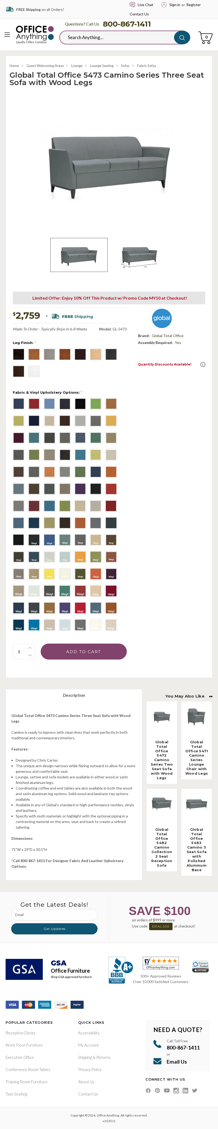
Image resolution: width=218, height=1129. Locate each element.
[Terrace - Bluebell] (49, 506)
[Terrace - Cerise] (34, 506)
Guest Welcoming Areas (45, 66)
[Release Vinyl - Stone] (49, 557)
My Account (88, 1045)
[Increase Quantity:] (30, 648)
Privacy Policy (90, 1069)
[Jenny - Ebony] (80, 404)
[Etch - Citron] (96, 455)
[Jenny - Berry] (34, 404)
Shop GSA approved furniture (71, 977)
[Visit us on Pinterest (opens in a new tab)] (157, 1090)
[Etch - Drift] (111, 455)
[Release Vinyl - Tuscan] (34, 574)
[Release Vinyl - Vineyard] (111, 574)
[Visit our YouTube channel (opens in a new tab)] (167, 1090)
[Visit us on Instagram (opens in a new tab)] (176, 1090)
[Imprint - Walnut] (65, 523)
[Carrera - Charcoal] (49, 438)
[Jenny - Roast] (65, 421)
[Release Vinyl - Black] (34, 540)
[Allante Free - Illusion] (49, 625)
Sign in (174, 4)
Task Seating (16, 1094)
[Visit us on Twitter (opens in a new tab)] (195, 1090)
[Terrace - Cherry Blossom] (111, 489)
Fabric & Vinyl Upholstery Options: (47, 392)
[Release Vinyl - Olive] (80, 574)
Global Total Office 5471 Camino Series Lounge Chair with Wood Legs (196, 757)
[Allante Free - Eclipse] (18, 608)
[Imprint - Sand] (96, 506)
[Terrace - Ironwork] (49, 489)
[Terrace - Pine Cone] (34, 489)
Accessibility (88, 1032)
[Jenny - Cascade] (49, 404)
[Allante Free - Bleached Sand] (96, 591)
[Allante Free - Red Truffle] (111, 591)
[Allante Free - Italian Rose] (80, 608)
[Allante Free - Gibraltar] (80, 625)
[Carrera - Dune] (49, 455)
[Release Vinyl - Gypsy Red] (96, 574)
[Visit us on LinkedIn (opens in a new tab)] (185, 1090)
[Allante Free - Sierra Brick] (111, 608)
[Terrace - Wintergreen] (80, 472)
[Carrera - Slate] (18, 455)
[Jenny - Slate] (96, 421)
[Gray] (49, 354)
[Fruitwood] (34, 354)
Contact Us (139, 14)
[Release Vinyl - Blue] (49, 540)
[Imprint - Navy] (34, 523)
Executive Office (20, 1057)
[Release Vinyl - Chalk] (34, 591)
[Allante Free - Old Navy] (18, 625)
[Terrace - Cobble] (18, 506)
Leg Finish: (24, 343)
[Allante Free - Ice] (65, 625)
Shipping (85, 1057)
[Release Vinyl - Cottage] (18, 574)
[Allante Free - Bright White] (96, 625)
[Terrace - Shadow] (18, 489)
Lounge (76, 66)
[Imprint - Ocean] (18, 523)
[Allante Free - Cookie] (49, 608)
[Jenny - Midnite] (34, 421)
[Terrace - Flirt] (80, 489)
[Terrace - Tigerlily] (111, 472)
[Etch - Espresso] (18, 472)
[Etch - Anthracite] (65, 455)
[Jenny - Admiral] (18, 404)
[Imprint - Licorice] (18, 540)
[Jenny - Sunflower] (111, 421)
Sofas (125, 66)
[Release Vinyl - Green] (65, 591)
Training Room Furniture (27, 1081)
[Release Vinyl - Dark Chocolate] (111, 540)
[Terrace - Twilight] (96, 472)
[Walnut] (18, 371)
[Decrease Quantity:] (30, 655)
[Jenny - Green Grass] (96, 404)
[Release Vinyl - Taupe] (18, 591)
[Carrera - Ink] (80, 438)
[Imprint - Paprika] (80, 523)
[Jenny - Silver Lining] (80, 421)
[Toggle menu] (7, 34)
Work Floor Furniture (24, 1045)
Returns (103, 1057)
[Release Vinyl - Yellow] (49, 574)
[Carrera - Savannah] (111, 438)
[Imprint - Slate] (111, 523)
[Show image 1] (79, 255)
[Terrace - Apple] (65, 506)
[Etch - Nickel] (65, 472)
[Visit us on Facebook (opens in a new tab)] (148, 1090)
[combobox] (120, 37)
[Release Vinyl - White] (65, 574)
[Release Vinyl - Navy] (34, 557)
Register (193, 4)
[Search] (182, 37)
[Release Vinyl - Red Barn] (80, 591)
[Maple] (96, 354)
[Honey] (65, 354)
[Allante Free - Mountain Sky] (34, 625)
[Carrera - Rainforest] (96, 438)
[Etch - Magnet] (34, 472)
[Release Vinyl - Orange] (80, 557)
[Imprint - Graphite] (96, 523)
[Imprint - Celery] (49, 523)
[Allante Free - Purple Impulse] (65, 608)
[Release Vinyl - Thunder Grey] (49, 591)
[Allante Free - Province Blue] (96, 608)
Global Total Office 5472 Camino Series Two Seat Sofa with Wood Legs (162, 760)
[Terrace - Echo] (96, 489)
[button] (202, 364)
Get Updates (54, 929)
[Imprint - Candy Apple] (111, 506)
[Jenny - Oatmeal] (49, 421)
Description (74, 695)
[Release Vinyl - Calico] (65, 540)
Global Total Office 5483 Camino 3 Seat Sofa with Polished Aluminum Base (197, 849)
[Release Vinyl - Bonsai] (96, 557)
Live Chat (145, 4)
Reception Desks (20, 1032)
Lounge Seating (102, 66)
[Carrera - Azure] (34, 438)
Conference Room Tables (28, 1069)
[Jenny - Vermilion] (18, 438)
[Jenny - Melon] (18, 421)
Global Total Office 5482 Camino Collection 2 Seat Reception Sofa (161, 847)
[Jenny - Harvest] (111, 404)
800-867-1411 (127, 24)
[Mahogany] (80, 354)
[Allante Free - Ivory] (111, 625)
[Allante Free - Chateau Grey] (34, 608)
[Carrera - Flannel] (65, 438)
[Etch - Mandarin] (49, 472)
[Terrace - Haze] (65, 489)
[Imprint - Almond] (80, 506)
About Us (86, 1081)
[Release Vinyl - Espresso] (18, 557)
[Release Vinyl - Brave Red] (111, 557)
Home (14, 66)
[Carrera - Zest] (34, 455)
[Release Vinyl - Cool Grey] (80, 540)
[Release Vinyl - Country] (96, 540)
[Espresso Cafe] (18, 354)
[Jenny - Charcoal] (65, 404)
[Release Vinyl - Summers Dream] (65, 557)
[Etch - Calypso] (80, 455)
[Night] (111, 354)
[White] (34, 371)
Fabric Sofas (146, 66)
